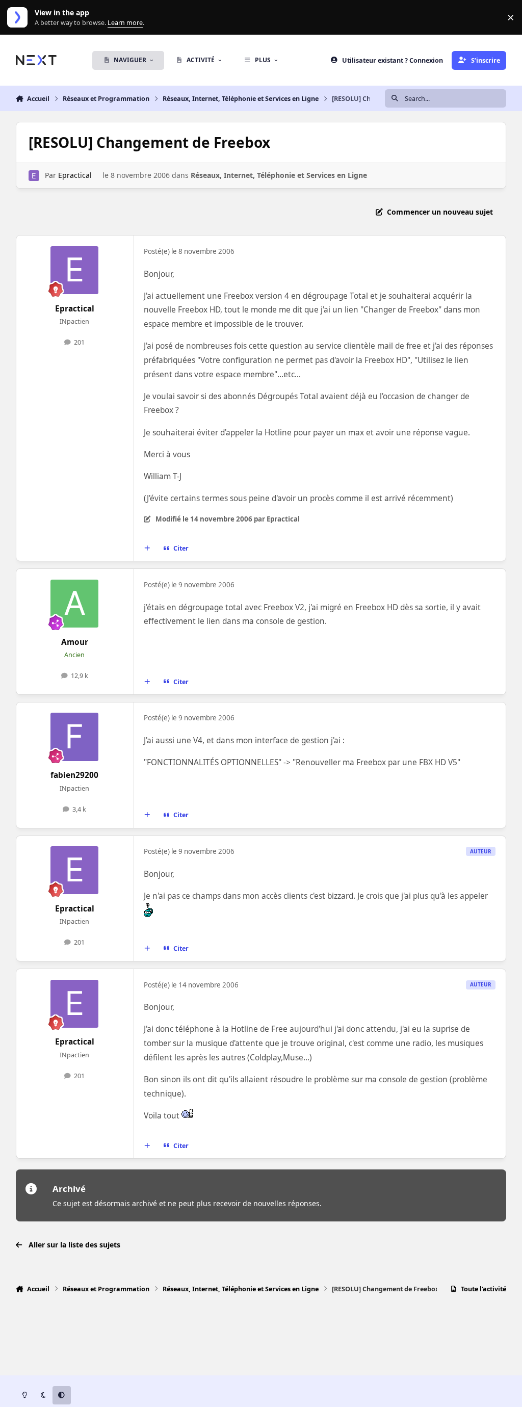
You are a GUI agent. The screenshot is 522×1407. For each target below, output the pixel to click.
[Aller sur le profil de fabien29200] (74, 737)
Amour (74, 642)
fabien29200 (74, 775)
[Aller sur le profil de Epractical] (34, 175)
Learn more (19, 17)
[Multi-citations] (146, 548)
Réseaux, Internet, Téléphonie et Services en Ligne (279, 175)
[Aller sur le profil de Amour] (74, 604)
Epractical (75, 175)
